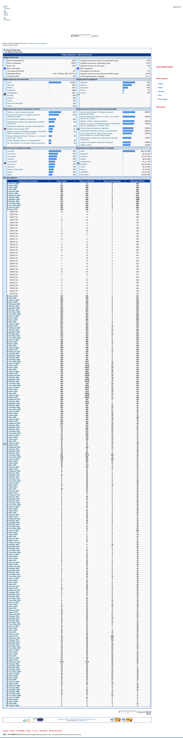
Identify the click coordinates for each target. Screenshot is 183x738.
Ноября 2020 (14, 405)
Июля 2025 (13, 209)
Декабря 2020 (14, 403)
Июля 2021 (13, 389)
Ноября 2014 (14, 548)
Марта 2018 (13, 469)
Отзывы (83, 93)
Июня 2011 (13, 630)
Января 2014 (14, 568)
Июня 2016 (13, 511)
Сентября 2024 (15, 314)
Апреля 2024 (14, 324)
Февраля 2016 (14, 519)
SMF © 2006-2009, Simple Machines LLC (84, 719)
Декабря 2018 (14, 451)
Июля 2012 (13, 604)
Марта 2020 (13, 421)
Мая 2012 (12, 608)
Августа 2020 (14, 411)
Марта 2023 (13, 350)
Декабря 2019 (14, 427)
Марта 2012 (13, 612)
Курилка (83, 85)
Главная (5, 731)
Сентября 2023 (15, 338)
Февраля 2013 (14, 590)
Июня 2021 (13, 391)
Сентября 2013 (15, 576)
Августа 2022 (14, 364)
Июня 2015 (13, 535)
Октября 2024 (14, 312)
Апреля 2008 (14, 706)
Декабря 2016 (14, 499)
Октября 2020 (14, 407)
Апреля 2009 (14, 682)
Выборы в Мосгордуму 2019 (17, 129)
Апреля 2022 (14, 372)
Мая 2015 (12, 537)
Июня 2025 (13, 296)
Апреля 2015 (14, 539)
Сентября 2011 (15, 624)
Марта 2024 (13, 326)
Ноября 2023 (14, 334)
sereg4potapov (12, 93)
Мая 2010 (12, 656)
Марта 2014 (13, 564)
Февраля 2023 (14, 352)
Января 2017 (14, 497)
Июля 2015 (13, 533)
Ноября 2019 (14, 429)
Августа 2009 (14, 674)
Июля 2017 (13, 485)
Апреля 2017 (14, 491)
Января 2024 (14, 330)
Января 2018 (14, 473)
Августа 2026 (14, 183)
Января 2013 (14, 592)
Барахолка (84, 88)
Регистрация (163, 99)
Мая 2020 (12, 417)
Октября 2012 (14, 598)
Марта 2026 (13, 193)
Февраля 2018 (14, 471)
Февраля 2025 (14, 304)
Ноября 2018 (14, 453)
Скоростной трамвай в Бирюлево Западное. (97, 142)
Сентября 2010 (15, 648)
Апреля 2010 (14, 658)
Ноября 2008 (14, 692)
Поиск (161, 87)
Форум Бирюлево (13, 50)
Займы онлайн (85, 145)
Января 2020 (14, 425)
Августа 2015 (14, 531)
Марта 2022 (13, 374)
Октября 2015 (14, 527)
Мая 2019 (12, 441)
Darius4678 (11, 154)
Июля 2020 (13, 413)
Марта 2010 (13, 660)
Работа (83, 90)
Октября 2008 (14, 694)
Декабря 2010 (14, 642)
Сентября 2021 (15, 385)
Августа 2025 (14, 207)
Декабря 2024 (14, 308)
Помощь (161, 91)
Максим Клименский (15, 103)
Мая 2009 (12, 680)
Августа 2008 (14, 698)
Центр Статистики (15, 52)
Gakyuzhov (11, 164)
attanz (9, 106)
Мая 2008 (12, 704)
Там (148, 71)
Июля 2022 (13, 366)
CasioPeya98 (12, 162)
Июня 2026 (13, 187)
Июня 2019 (13, 439)
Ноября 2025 (14, 201)
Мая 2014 (12, 560)
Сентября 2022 (15, 362)
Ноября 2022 (14, 358)
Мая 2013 (12, 584)
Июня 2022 (13, 368)
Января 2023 (14, 354)
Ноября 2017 (14, 477)
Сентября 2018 (15, 457)
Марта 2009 (13, 684)
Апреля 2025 (14, 300)
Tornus (82, 167)
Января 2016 (14, 521)
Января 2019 (14, 449)
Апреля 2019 (14, 443)
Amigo (9, 101)
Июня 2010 (13, 654)
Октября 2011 (14, 622)
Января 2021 (14, 401)
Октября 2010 (14, 646)
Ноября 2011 (14, 620)
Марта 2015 (13, 541)
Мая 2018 (12, 465)
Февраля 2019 (14, 447)
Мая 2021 (12, 393)
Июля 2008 (13, 700)
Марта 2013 (13, 588)
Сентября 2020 (15, 409)
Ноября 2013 (14, 572)
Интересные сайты (55, 731)
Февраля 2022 (14, 376)
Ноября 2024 (14, 310)
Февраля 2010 (14, 662)
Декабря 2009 (14, 666)
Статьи (34, 731)
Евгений (10, 95)
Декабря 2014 (14, 547)
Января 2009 (14, 688)
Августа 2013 (14, 578)
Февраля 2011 (14, 638)
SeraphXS (11, 159)
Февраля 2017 (14, 495)
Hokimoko (10, 85)
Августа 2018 (14, 459)
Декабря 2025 (14, 199)
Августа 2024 (14, 316)
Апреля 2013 (14, 586)
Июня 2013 (13, 582)
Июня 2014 (13, 558)
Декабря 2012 (14, 594)
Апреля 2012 (14, 610)
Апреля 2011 (14, 634)
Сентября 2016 (15, 505)
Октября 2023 (14, 336)
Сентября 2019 (15, 433)
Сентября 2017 (15, 481)
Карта (28, 731)
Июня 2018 (13, 463)
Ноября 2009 (14, 668)
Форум (161, 84)
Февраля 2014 (14, 566)
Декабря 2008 (14, 690)
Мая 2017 (12, 489)
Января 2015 (14, 545)
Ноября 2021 (14, 381)
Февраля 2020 (14, 423)
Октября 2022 (14, 360)
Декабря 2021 (14, 379)
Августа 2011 (14, 626)
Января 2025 (14, 306)
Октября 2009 (14, 670)
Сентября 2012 (15, 600)
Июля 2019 (13, 437)
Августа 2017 (14, 483)
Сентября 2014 (15, 552)
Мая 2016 (12, 513)
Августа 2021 (14, 387)
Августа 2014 (14, 554)
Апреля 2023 (14, 348)
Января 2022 (14, 378)
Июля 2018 (13, 461)
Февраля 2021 (14, 399)
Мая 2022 (12, 370)
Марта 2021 (13, 397)
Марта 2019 (13, 445)
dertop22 (10, 98)
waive (9, 82)
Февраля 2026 (14, 195)
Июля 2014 (13, 556)
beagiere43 (11, 90)
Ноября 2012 (14, 596)
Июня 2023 (13, 344)
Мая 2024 (12, 322)
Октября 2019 (14, 431)
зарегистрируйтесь (41, 43)
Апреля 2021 (14, 395)
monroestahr (11, 156)
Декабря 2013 (14, 570)
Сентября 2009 (15, 672)
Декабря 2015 (14, 523)
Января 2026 (14, 197)
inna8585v (84, 172)
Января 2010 (14, 664)
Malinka (10, 88)
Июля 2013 (13, 580)
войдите (30, 43)
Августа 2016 (14, 507)
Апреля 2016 (14, 515)
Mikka (9, 175)
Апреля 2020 (14, 419)
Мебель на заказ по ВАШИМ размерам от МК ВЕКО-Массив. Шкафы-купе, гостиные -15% (27, 132)
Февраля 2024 (14, 328)
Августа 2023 (14, 340)
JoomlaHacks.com (82, 720)
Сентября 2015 (15, 529)
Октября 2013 (14, 574)
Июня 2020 (13, 415)
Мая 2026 (12, 189)
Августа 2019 (14, 435)
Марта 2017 (13, 493)
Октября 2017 (14, 479)
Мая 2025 (12, 298)
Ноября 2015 (14, 525)
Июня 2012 (13, 606)
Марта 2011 (13, 636)
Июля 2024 (13, 318)
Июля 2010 (13, 652)
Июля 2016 (13, 509)
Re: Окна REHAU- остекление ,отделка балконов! (26, 143)
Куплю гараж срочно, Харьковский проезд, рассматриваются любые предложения (96, 134)
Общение (83, 82)
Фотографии (20, 731)
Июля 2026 (13, 185)
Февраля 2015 (14, 543)
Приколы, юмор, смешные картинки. (20, 112)
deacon (83, 169)
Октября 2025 (14, 203)
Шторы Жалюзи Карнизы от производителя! (23, 140)
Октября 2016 (14, 503)
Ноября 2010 (14, 644)
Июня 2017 (13, 487)
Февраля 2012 (14, 614)
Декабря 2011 (14, 618)
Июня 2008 (13, 702)
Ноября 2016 (14, 501)
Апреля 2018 (14, 467)
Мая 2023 (12, 346)
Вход (160, 95)
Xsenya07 (10, 151)
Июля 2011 (13, 628)
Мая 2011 (12, 632)
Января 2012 (14, 616)
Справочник (43, 731)
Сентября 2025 (15, 205)
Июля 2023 (13, 342)
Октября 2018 (14, 455)
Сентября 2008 (15, 696)
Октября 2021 (14, 383)
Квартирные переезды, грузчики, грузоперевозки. (25, 126)
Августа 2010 (14, 650)
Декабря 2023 (14, 332)
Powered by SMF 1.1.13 (64, 719)
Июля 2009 (13, 676)
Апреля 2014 (14, 562)
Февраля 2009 (14, 686)
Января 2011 (14, 640)
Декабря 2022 (14, 356)
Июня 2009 (13, 678)
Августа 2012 (14, 602)
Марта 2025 (13, 302)
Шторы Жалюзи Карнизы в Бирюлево (21, 119)
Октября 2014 (14, 550)
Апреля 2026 (14, 191)
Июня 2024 (13, 320)
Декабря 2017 (14, 475)
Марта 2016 (13, 517)
